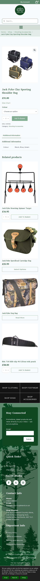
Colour (4, 107)
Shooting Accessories (22, 32)
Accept (5, 577)
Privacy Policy (11, 533)
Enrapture (32, 558)
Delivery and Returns (14, 540)
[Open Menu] (21, 27)
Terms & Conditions (14, 536)
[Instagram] (23, 482)
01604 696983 (11, 501)
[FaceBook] (8, 482)
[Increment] (8, 118)
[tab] (11, 135)
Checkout (10, 470)
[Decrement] (4, 118)
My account (10, 466)
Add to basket (19, 118)
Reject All (14, 577)
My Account (25, 2)
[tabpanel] (20, 145)
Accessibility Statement (15, 544)
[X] (15, 482)
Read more (20, 318)
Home (3, 32)
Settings (24, 577)
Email (9, 429)
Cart (8, 462)
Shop (10, 32)
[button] (34, 50)
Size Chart (6, 103)
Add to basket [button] (24, 217)
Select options (20, 269)
